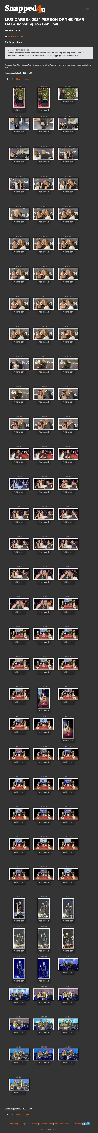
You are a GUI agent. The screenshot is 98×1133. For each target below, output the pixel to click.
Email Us (78, 1124)
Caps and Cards (46, 1124)
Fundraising (13, 1124)
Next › (18, 79)
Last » (27, 79)
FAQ (22, 1124)
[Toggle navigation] (87, 9)
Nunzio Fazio (15, 36)
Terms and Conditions (63, 1124)
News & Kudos (31, 1124)
